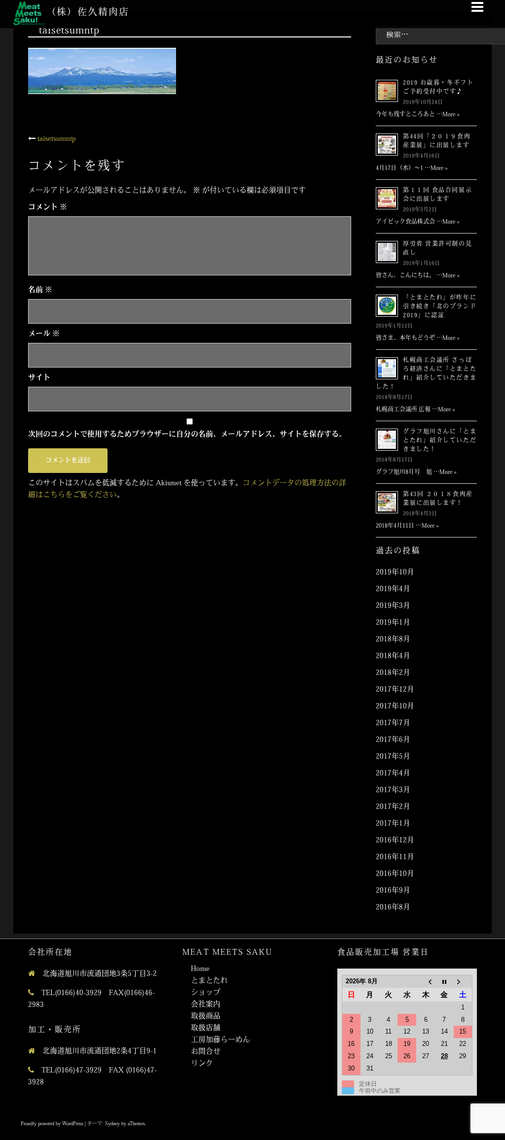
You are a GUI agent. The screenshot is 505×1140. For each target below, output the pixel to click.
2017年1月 (393, 824)
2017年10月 (395, 706)
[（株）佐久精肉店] (28, 13)
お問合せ (205, 1052)
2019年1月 (393, 623)
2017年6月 (393, 740)
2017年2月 (393, 807)
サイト (39, 378)
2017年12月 (395, 690)
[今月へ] (444, 981)
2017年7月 (393, 723)
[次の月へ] (463, 981)
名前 (40, 290)
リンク (202, 1064)
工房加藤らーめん (220, 1040)
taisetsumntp (56, 139)
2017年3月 (393, 790)
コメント (47, 207)
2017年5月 (393, 757)
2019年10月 (395, 572)
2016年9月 (393, 891)
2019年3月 (393, 606)
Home (200, 969)
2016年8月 (393, 907)
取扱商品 (205, 1016)
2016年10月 (395, 874)
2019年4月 (393, 589)
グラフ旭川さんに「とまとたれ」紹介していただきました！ (439, 441)
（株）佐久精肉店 (87, 13)
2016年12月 (395, 840)
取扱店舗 (205, 1028)
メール (44, 334)
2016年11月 (395, 857)
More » (451, 115)
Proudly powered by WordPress (52, 1124)
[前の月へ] (425, 981)
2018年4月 (393, 656)
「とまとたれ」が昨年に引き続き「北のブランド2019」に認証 (439, 307)
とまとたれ (209, 981)
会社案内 (205, 1004)
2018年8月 (393, 639)
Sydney (112, 1124)
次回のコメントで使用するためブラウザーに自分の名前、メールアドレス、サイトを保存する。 (187, 434)
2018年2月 (393, 673)
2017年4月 (393, 773)
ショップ (205, 993)
